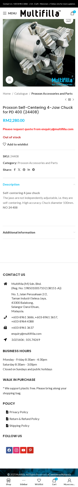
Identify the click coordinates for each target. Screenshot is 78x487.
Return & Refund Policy (24, 419)
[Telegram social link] (33, 169)
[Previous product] (66, 99)
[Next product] (73, 99)
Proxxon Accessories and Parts (52, 93)
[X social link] (19, 169)
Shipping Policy (19, 425)
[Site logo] (40, 13)
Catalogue (21, 93)
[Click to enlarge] (9, 80)
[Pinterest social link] (24, 169)
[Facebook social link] (15, 169)
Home (7, 93)
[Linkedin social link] (29, 169)
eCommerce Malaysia (59, 474)
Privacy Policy (18, 412)
